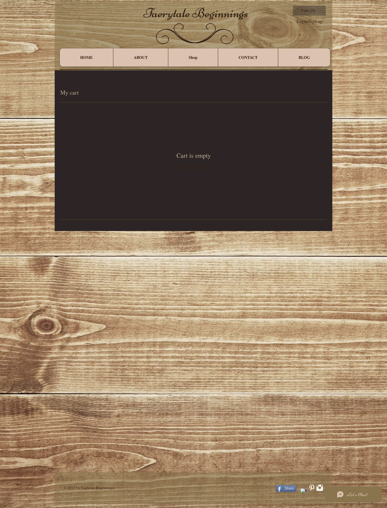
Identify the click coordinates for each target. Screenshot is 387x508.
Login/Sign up (309, 21)
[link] (308, 10)
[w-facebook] (304, 491)
